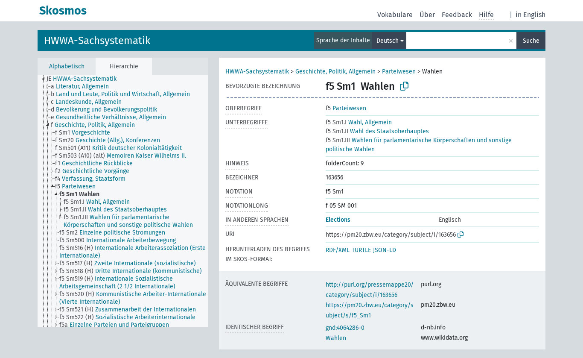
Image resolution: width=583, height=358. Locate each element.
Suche (531, 40)
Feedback (457, 15)
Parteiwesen (399, 71)
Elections (338, 219)
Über (427, 15)
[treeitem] (85, 79)
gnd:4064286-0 (345, 328)
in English (530, 15)
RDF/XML (338, 250)
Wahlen (336, 338)
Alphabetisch (67, 66)
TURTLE (361, 250)
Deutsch (387, 40)
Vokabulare (395, 15)
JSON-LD (384, 250)
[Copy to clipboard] (404, 86)
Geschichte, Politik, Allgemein (335, 71)
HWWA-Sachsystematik (97, 41)
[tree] (123, 201)
